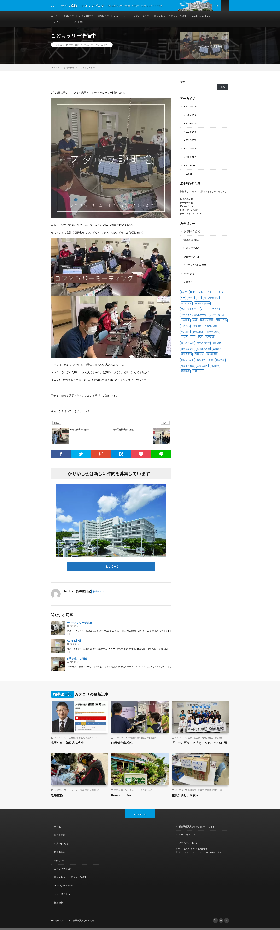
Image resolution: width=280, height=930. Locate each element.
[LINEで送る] (161, 454)
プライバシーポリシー (189, 842)
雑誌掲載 (215, 365)
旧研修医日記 (186, 202)
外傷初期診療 (210, 326)
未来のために (187, 343)
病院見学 (201, 360)
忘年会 (184, 337)
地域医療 (197, 326)
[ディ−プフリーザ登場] (58, 628)
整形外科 (210, 337)
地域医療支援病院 (196, 790)
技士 (193, 337)
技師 (200, 337)
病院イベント (187, 360)
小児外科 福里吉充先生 (67, 743)
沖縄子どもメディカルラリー (96, 45)
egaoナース (120, 16)
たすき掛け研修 (211, 297)
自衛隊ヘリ (95, 790)
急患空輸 (57, 795)
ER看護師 (132, 738)
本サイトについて (187, 834)
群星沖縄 (220, 360)
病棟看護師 (212, 354)
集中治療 (141, 738)
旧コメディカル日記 (189, 210)
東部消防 (217, 343)
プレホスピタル (217, 314)
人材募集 (185, 320)
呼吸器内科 (221, 320)
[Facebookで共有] (61, 454)
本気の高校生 (203, 343)
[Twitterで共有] (81, 454)
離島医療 (185, 371)
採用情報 (78, 22)
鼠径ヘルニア (91, 738)
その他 (186, 281)
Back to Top (140, 814)
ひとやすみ (186, 303)
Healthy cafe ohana (200, 16)
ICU (183, 297)
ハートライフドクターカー (214, 309)
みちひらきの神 (202, 303)
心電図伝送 (198, 331)
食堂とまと (198, 371)
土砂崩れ (185, 326)
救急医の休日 (146, 790)
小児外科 (71, 738)
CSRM (184, 292)
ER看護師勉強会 (122, 743)
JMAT (191, 297)
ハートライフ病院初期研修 (193, 314)
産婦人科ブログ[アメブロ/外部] (170, 16)
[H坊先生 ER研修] (58, 664)
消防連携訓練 (203, 348)
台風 (220, 790)
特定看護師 (186, 354)
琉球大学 (199, 354)
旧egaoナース (187, 206)
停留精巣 (80, 738)
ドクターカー (73, 790)
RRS (199, 297)
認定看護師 (202, 365)
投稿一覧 (97, 591)
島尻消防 (185, 331)
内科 (195, 320)
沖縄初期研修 (187, 348)
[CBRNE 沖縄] (58, 646)
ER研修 (220, 292)
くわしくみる (112, 566)
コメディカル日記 (140, 16)
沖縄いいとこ (133, 790)
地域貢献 (218, 738)
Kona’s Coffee (121, 795)
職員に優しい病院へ (185, 795)
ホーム (54, 16)
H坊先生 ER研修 (77, 658)
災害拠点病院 (211, 790)
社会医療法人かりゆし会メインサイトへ (198, 826)
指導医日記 (68, 16)
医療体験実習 (206, 320)
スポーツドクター (189, 309)
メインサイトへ (61, 22)
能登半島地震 (187, 365)
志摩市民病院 (213, 331)
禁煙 (211, 360)
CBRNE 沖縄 (74, 640)
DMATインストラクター (201, 292)
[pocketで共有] (141, 454)
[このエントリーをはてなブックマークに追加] (121, 454)
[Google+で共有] (101, 454)
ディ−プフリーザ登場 (79, 622)
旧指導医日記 (186, 198)
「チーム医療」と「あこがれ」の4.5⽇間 (199, 743)
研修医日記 (103, 16)
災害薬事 (217, 348)
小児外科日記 (86, 16)
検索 (182, 81)
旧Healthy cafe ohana (191, 213)
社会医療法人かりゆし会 (82, 920)
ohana (186, 273)
